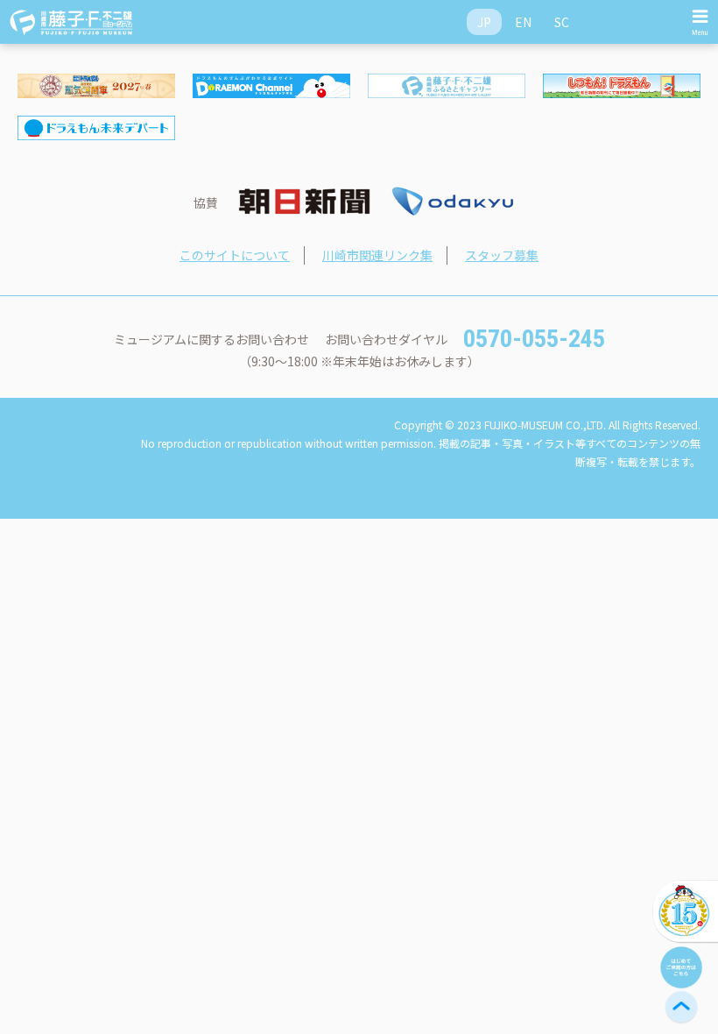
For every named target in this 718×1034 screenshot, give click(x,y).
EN (523, 22)
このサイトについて (235, 255)
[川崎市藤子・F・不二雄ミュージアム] (72, 22)
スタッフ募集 (501, 255)
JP (484, 22)
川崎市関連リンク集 (377, 255)
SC (561, 22)
